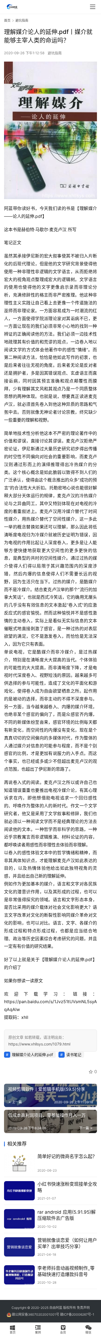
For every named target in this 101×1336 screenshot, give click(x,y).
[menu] (92, 7)
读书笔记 (73, 1054)
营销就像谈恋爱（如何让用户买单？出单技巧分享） (67, 1243)
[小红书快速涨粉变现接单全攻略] (19, 1190)
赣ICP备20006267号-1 (77, 1314)
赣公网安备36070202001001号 (35, 1314)
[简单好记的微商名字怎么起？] (19, 1163)
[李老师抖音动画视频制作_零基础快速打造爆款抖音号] (19, 1274)
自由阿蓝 (55, 1308)
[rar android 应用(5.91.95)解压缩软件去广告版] (19, 1218)
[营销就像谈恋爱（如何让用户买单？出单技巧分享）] (19, 1247)
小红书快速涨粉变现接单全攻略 (67, 1187)
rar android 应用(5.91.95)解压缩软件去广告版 (66, 1215)
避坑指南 (55, 53)
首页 (7, 20)
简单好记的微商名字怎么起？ (67, 1156)
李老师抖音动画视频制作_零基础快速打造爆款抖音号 (66, 1271)
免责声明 (83, 1308)
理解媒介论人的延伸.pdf (32, 1054)
